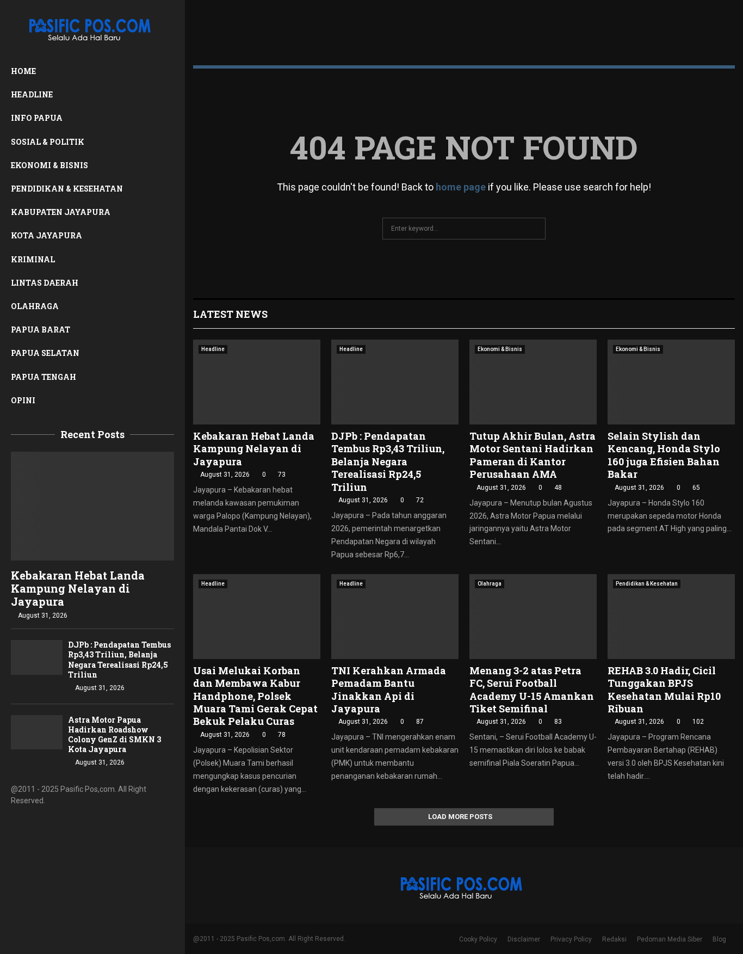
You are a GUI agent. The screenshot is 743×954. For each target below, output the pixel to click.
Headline (32, 94)
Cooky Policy (478, 939)
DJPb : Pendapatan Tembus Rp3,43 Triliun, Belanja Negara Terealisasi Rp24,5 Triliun (119, 659)
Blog (719, 939)
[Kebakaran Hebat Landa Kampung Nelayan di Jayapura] (92, 506)
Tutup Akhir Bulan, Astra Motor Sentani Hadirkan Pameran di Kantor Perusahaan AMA (532, 455)
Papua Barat (40, 329)
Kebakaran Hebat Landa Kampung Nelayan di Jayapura (78, 588)
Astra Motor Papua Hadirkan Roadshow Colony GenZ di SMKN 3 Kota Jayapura (114, 734)
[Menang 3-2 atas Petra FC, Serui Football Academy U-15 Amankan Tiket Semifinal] (533, 616)
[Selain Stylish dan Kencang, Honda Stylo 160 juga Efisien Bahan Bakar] (671, 382)
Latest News (230, 314)
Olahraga (35, 306)
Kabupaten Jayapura (60, 212)
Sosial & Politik (47, 142)
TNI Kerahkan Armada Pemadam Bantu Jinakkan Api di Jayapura (388, 689)
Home (23, 71)
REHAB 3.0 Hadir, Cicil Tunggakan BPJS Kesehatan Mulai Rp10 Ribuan (664, 689)
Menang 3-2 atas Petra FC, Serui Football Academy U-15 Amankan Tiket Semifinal (531, 689)
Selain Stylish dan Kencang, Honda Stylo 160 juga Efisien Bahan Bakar (664, 455)
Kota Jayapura (46, 235)
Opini (23, 400)
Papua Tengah (43, 377)
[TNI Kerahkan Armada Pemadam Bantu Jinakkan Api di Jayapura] (395, 616)
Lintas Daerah (44, 283)
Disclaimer (523, 939)
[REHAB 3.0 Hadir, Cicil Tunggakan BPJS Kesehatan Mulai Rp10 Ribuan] (671, 616)
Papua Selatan (45, 353)
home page (461, 187)
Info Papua (37, 118)
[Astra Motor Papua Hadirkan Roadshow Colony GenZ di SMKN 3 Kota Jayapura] (37, 732)
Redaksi (614, 939)
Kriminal (33, 259)
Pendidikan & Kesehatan (67, 188)
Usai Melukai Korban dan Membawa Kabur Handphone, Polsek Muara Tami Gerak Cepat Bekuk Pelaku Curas (255, 696)
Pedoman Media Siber (669, 939)
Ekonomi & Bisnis (49, 165)
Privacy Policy (571, 939)
